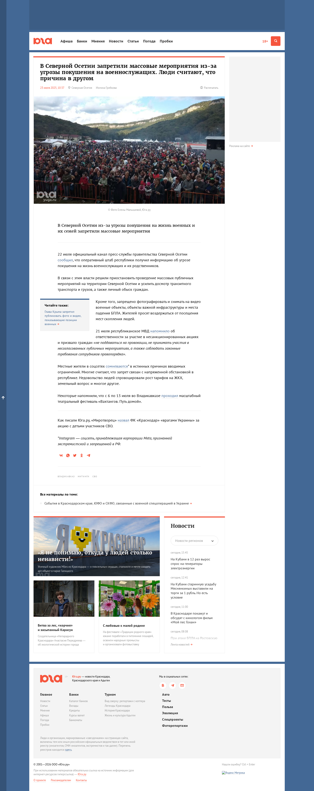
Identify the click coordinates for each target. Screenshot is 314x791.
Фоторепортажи (175, 726)
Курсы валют (77, 715)
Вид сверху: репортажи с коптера (125, 701)
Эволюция (170, 713)
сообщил (65, 259)
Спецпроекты (172, 719)
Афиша (66, 41)
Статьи (133, 41)
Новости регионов (189, 540)
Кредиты (74, 710)
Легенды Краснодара (117, 706)
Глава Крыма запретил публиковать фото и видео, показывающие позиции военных (63, 318)
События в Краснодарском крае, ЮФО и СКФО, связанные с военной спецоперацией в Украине (116, 503)
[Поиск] (275, 41)
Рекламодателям (61, 780)
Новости (116, 41)
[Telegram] (172, 685)
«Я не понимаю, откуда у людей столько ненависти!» (95, 556)
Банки (82, 41)
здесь (68, 750)
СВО (94, 476)
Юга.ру (76, 676)
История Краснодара (117, 710)
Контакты (81, 780)
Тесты (166, 701)
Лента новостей (180, 644)
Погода (149, 41)
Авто (166, 694)
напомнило (160, 331)
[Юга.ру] (43, 41)
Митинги (83, 476)
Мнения (98, 41)
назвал (123, 420)
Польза (167, 707)
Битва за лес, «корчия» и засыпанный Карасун (55, 627)
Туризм (110, 694)
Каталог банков (78, 701)
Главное (46, 694)
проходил (169, 395)
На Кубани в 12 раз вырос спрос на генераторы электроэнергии (190, 563)
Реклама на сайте (239, 146)
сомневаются (117, 366)
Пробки (166, 41)
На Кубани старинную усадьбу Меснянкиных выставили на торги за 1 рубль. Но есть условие (193, 590)
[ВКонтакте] (163, 685)
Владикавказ (66, 476)
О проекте (40, 780)
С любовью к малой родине (124, 625)
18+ (265, 41)
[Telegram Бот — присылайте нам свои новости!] (182, 685)
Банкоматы (75, 720)
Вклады (73, 706)
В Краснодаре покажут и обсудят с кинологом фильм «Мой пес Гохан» (192, 617)
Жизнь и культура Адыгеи (120, 715)
